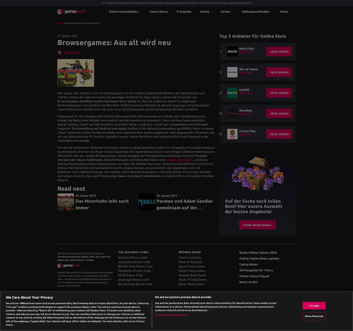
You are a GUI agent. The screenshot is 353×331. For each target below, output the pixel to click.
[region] (176, 311)
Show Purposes (314, 316)
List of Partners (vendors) (171, 315)
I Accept (314, 305)
